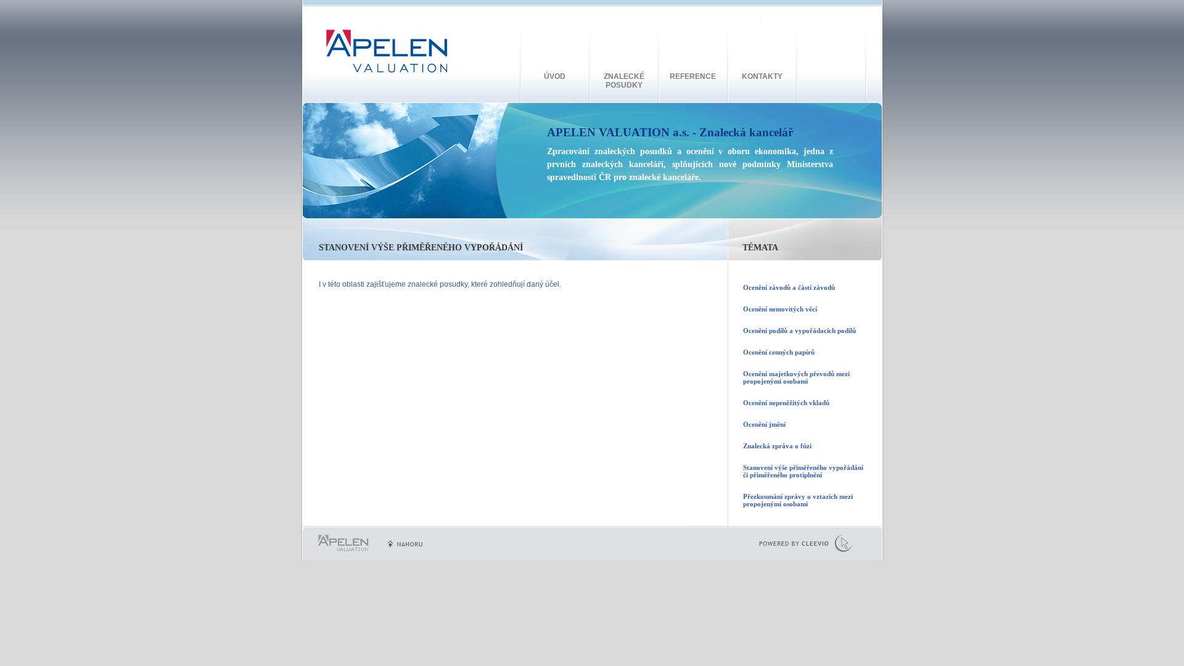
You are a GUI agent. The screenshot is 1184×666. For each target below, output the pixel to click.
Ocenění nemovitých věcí (780, 309)
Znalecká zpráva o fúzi (777, 446)
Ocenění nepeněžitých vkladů (786, 402)
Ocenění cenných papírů (779, 352)
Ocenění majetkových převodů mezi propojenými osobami (796, 377)
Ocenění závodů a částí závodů (789, 287)
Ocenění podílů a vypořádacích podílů (799, 330)
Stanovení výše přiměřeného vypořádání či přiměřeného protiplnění (803, 471)
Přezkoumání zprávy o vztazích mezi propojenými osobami (798, 500)
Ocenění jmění (764, 424)
